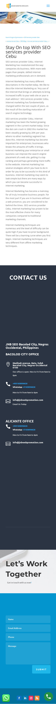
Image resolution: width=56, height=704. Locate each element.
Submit (41, 669)
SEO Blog (23, 41)
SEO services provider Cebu (32, 37)
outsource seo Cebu (13, 41)
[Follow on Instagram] (31, 698)
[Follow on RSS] (37, 698)
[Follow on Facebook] (19, 698)
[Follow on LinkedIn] (25, 698)
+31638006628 (29, 387)
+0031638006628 (20, 383)
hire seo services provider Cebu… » (38, 41)
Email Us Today (19, 404)
